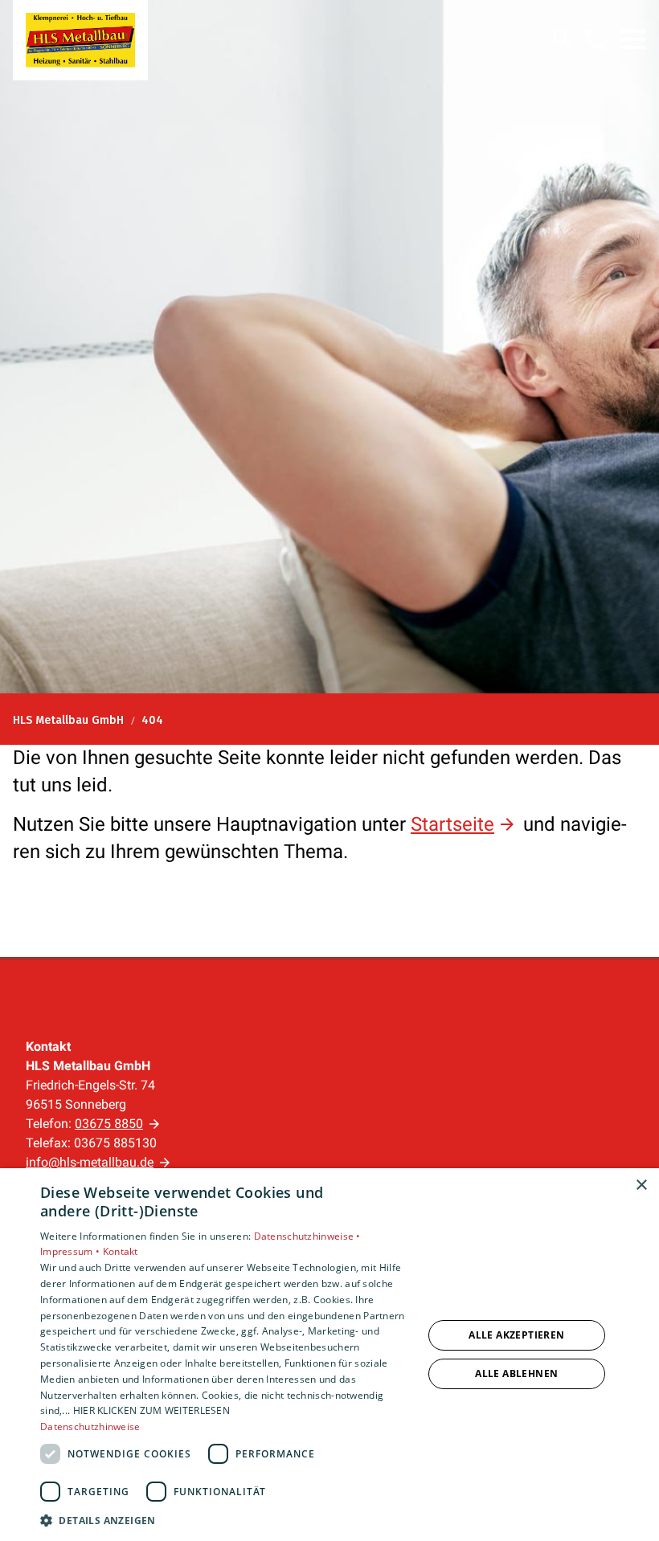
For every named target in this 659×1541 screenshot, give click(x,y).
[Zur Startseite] (80, 40)
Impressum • (71, 1251)
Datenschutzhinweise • (307, 1236)
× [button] (641, 1185)
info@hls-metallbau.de (89, 1162)
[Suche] (562, 39)
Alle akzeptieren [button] (516, 1335)
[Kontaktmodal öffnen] (595, 39)
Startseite (452, 824)
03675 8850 (109, 1123)
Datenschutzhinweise (90, 1426)
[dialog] (329, 1354)
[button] (633, 39)
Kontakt (120, 1251)
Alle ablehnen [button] (516, 1373)
